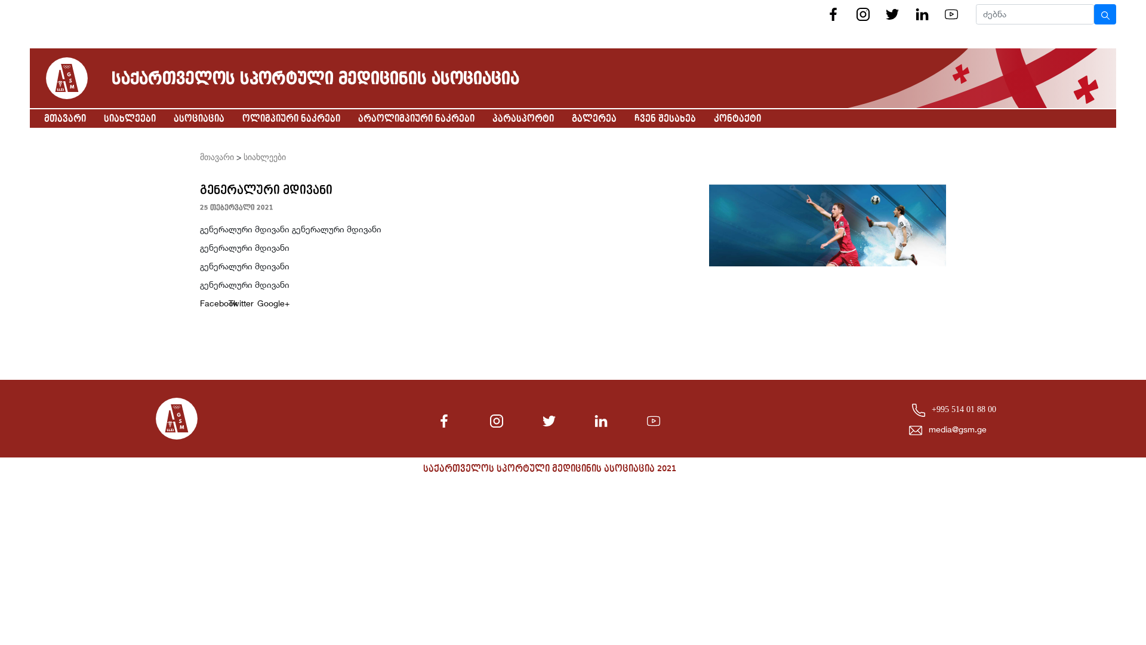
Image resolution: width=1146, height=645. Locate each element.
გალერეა (594, 119)
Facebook (209, 303)
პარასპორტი (523, 119)
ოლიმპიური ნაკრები (291, 119)
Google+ (266, 303)
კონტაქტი (737, 119)
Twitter (238, 303)
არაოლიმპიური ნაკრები (416, 119)
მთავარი (65, 119)
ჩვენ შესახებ (665, 119)
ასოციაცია (199, 119)
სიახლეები (130, 119)
